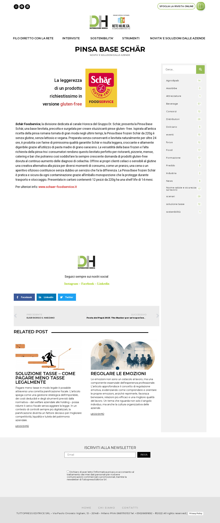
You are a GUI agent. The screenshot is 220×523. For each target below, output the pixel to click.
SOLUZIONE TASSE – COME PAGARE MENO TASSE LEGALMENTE (45, 378)
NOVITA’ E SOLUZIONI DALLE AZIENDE (177, 38)
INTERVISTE (71, 38)
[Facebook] (21, 6)
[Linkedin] (27, 6)
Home (86, 507)
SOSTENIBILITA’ (101, 38)
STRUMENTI (131, 38)
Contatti (130, 507)
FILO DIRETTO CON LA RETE (33, 38)
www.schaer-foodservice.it (57, 187)
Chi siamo (106, 507)
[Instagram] (16, 6)
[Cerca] (200, 69)
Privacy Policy (195, 513)
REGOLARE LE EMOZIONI (118, 373)
